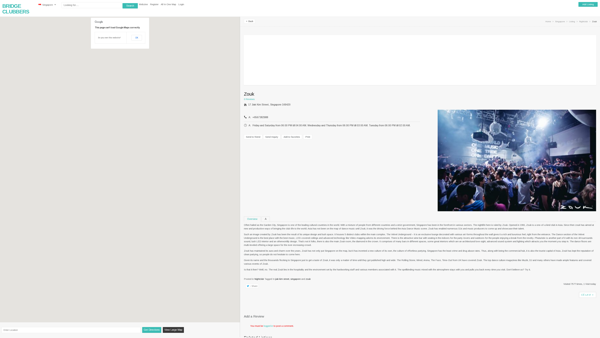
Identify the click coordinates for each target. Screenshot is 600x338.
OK (136, 37)
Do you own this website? (109, 38)
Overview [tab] (252, 219)
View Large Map (173, 329)
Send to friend (253, 137)
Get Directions (152, 329)
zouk (308, 279)
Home (548, 21)
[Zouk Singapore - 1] (517, 161)
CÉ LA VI (586, 294)
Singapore (47, 4)
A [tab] (266, 219)
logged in (268, 326)
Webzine (143, 4)
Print (307, 137)
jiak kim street (282, 279)
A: (250, 117)
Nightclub (583, 21)
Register (154, 4)
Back (249, 21)
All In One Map (168, 4)
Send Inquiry (271, 137)
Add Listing (588, 4)
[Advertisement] (341, 61)
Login (181, 4)
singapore (295, 279)
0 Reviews (249, 99)
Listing (572, 21)
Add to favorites (292, 137)
